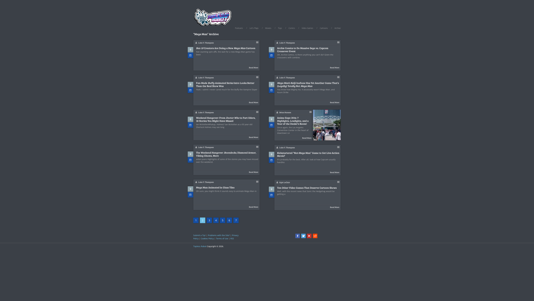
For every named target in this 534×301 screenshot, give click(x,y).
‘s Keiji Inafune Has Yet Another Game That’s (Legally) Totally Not (308, 85)
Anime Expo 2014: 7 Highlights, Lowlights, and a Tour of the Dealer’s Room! (293, 120)
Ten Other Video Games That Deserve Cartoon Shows (307, 187)
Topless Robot (199, 246)
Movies (268, 28)
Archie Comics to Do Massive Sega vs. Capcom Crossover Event (302, 50)
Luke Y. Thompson (206, 42)
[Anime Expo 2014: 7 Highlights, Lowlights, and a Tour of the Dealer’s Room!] (327, 125)
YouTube (309, 236)
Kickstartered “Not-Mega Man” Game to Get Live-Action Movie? (308, 154)
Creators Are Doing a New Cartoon (225, 48)
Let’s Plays (254, 28)
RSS (232, 238)
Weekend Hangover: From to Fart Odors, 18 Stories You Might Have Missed (225, 119)
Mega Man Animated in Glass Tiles (215, 187)
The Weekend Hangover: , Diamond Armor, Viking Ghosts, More (226, 154)
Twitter (303, 236)
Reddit (315, 236)
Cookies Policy (207, 238)
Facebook (297, 236)
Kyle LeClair (284, 182)
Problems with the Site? (219, 235)
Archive (337, 28)
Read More (253, 67)
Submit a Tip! (199, 235)
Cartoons (324, 28)
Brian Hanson (285, 112)
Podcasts (239, 28)
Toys (280, 28)
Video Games (307, 28)
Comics (292, 28)
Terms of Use (222, 238)
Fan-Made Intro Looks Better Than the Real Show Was (225, 85)
